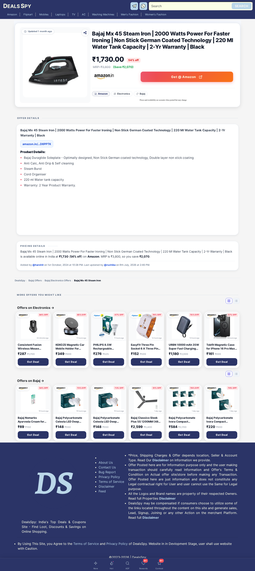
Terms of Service (111, 482)
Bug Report (107, 472)
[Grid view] (229, 301)
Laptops (60, 14)
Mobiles (44, 14)
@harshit (38, 264)
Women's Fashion (155, 14)
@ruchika (110, 264)
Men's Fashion (129, 14)
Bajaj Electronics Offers (58, 280)
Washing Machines (103, 14)
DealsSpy (20, 280)
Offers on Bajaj (30, 381)
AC (83, 14)
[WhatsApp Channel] (143, 6)
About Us (106, 462)
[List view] (236, 301)
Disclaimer (106, 486)
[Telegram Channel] (134, 6)
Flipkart (28, 14)
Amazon (12, 14)
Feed (102, 491)
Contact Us (107, 467)
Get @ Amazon (184, 77)
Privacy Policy (109, 477)
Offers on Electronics (35, 308)
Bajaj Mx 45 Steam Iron (87, 280)
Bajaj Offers (35, 280)
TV (73, 14)
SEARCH (241, 6)
